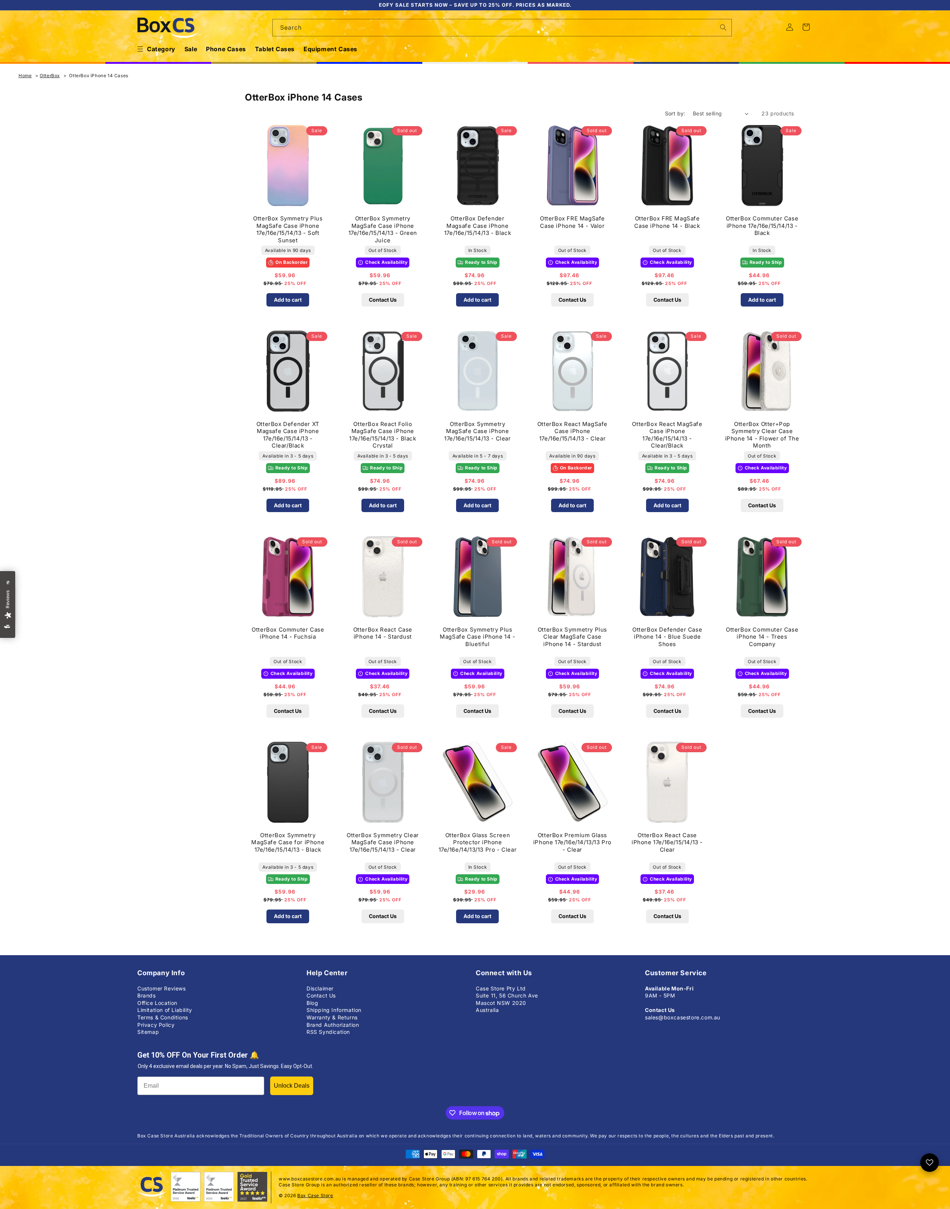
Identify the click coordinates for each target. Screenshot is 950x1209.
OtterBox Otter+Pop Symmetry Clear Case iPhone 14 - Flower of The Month (762, 434)
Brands (146, 995)
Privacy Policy (155, 1025)
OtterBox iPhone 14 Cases (98, 75)
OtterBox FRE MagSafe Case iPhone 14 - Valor (572, 222)
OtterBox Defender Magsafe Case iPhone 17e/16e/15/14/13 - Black (477, 225)
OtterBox (50, 75)
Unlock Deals (291, 1085)
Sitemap (148, 1032)
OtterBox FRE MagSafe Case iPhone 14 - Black (667, 222)
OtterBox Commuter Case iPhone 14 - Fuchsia (288, 633)
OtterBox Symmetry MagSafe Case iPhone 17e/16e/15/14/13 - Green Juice (382, 229)
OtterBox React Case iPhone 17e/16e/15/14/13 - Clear (667, 842)
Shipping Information (334, 1010)
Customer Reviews (161, 988)
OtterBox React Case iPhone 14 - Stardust (382, 633)
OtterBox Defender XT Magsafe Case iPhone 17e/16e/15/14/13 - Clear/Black (288, 434)
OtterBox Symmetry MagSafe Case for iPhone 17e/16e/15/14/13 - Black (287, 842)
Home (25, 75)
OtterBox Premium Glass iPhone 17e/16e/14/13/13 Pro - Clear (572, 842)
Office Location (157, 1003)
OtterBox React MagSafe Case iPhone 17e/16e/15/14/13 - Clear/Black (667, 434)
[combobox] (502, 27)
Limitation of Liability (164, 1010)
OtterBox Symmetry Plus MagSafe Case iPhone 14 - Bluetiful (477, 637)
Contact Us (383, 299)
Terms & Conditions (162, 1017)
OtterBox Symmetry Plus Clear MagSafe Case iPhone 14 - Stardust (572, 637)
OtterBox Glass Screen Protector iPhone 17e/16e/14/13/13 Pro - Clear (478, 842)
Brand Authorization (333, 1025)
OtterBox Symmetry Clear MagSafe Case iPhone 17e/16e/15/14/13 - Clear (383, 842)
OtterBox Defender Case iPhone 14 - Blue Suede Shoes (667, 637)
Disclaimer (320, 988)
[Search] (723, 27)
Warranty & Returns (332, 1017)
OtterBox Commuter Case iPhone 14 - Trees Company (762, 637)
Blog (312, 1003)
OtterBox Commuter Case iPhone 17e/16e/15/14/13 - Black (762, 225)
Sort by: (675, 113)
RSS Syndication (328, 1032)
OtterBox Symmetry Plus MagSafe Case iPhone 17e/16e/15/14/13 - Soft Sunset (287, 229)
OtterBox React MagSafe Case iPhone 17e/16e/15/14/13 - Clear (572, 431)
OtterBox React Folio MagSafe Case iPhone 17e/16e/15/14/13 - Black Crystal (382, 434)
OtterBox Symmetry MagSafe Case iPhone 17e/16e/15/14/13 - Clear (477, 431)
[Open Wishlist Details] (929, 1162)
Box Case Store (315, 1195)
